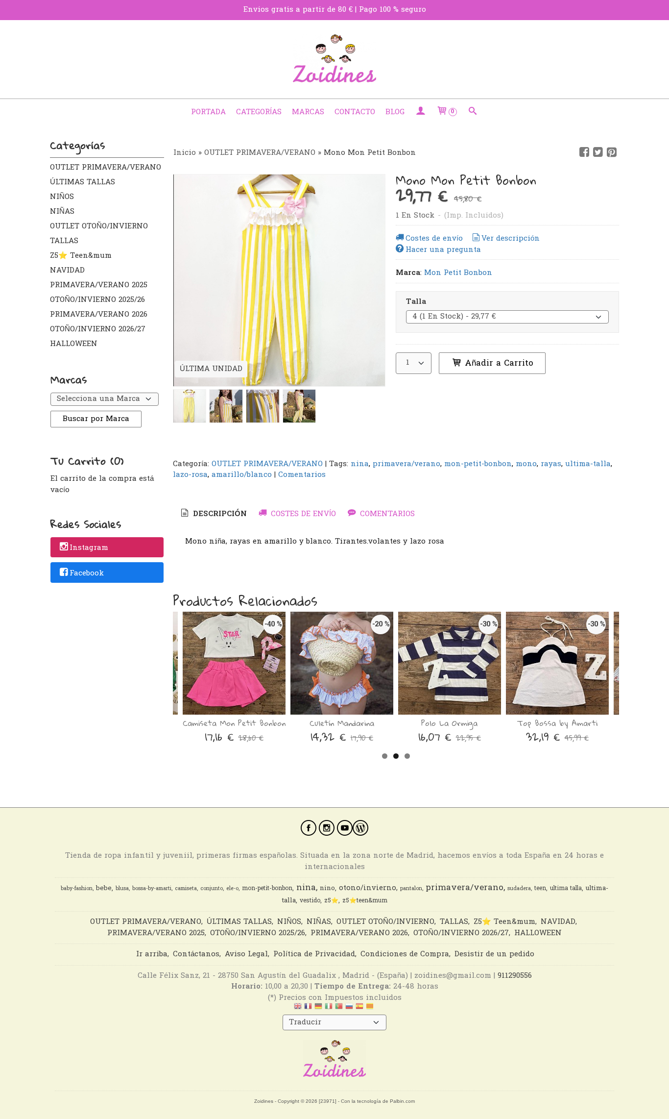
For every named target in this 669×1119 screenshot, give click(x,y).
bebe (104, 889)
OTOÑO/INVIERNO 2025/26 (97, 300)
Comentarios (302, 475)
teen (540, 888)
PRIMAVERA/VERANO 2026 (98, 314)
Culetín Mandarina (342, 723)
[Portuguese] (339, 1008)
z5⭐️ (331, 900)
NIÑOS (62, 197)
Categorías (259, 112)
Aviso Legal (246, 954)
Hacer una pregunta (443, 250)
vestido (310, 900)
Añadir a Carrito (497, 363)
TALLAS (64, 241)
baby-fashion (77, 889)
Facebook (87, 573)
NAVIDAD (67, 270)
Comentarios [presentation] (386, 514)
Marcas (308, 112)
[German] (318, 1008)
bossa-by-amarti (151, 889)
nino (327, 889)
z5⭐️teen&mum (364, 900)
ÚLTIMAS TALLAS (82, 182)
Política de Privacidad (314, 954)
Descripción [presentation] (219, 514)
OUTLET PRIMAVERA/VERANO (105, 167)
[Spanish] (359, 1008)
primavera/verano (406, 464)
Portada (208, 112)
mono (526, 464)
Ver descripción (510, 238)
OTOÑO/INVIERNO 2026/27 (97, 329)
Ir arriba (151, 954)
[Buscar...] (472, 112)
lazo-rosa (190, 475)
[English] (298, 1008)
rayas (551, 464)
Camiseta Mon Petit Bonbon (234, 723)
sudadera (519, 889)
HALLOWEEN (73, 344)
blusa (122, 889)
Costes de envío (434, 238)
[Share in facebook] (584, 152)
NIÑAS (62, 211)
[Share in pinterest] (612, 152)
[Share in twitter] (598, 152)
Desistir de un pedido (494, 954)
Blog (395, 112)
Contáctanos (196, 954)
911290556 (515, 975)
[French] (308, 1008)
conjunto (211, 889)
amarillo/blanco (242, 475)
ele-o (232, 889)
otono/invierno (367, 888)
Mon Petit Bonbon (458, 273)
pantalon (411, 889)
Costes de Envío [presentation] (302, 514)
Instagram (89, 548)
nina (360, 464)
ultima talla (566, 888)
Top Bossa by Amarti (557, 723)
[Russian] (349, 1008)
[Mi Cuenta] (420, 112)
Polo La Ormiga (449, 723)
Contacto (354, 112)
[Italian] (329, 1008)
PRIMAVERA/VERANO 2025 (98, 285)
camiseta (186, 889)
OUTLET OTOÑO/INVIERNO (99, 226)
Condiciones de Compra (404, 954)
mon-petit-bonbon (478, 464)
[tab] (213, 514)
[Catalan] (371, 1008)
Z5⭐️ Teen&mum (81, 255)
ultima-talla (588, 464)
